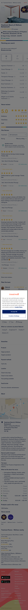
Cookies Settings (14, 316)
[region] (14, 305)
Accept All (14, 311)
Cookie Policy (18, 307)
